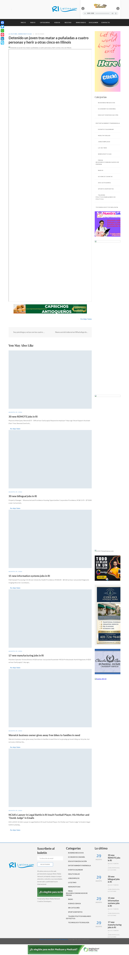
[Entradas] (50, 332)
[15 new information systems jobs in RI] (50, 539)
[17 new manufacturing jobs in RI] (50, 618)
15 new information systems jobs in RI (29, 575)
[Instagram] (20, 9)
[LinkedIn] (2, 39)
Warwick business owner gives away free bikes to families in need (44, 735)
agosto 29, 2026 (15, 412)
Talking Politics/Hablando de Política (106, 197)
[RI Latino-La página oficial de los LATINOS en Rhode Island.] (64, 9)
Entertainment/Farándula (108, 123)
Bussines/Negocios (106, 102)
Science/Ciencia (105, 176)
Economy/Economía (107, 109)
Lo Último (13, 34)
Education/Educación (108, 115)
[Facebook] (13, 9)
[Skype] (2, 43)
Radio (100, 170)
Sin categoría (104, 182)
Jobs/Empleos (104, 141)
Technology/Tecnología (107, 207)
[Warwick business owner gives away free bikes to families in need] (50, 698)
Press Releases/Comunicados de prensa (107, 162)
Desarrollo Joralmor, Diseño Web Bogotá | (53, 939)
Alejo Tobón (113, 863)
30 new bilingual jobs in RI (23, 496)
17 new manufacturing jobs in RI (26, 655)
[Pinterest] (2, 35)
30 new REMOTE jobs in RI (23, 416)
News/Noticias (25, 34)
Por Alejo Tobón (86, 319)
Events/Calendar (106, 129)
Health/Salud (104, 135)
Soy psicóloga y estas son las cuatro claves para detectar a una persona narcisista (29, 332)
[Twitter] (17, 9)
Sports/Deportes (106, 189)
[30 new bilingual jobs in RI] (50, 459)
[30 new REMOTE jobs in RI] (50, 379)
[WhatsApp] (2, 31)
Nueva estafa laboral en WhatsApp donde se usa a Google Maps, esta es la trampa (72, 332)
